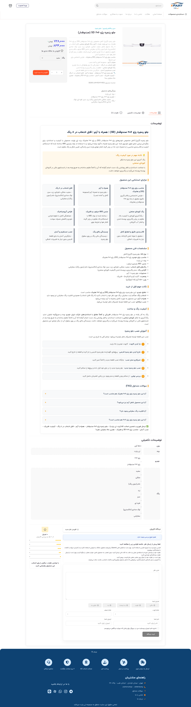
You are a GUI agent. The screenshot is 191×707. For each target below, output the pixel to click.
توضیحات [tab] (153, 113)
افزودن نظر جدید (70, 529)
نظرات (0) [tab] (114, 113)
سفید (138, 471)
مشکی (138, 477)
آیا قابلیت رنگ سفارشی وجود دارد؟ (133, 411)
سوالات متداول (101, 14)
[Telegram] (71, 691)
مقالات (147, 14)
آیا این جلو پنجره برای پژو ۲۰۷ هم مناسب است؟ (127, 420)
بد (108, 605)
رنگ (63, 58)
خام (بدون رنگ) (134, 484)
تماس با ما (138, 14)
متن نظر (156, 570)
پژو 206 (137, 458)
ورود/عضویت (22, 6)
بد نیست (122, 605)
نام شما (156, 619)
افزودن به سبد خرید (41, 72)
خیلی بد (93, 605)
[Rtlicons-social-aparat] (55, 691)
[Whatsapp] (60, 691)
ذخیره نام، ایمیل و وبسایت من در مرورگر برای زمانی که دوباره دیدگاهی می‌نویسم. (130, 628)
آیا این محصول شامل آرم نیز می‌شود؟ (131, 402)
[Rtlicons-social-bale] (49, 691)
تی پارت (137, 451)
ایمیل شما (107, 619)
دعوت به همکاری (116, 14)
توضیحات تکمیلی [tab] (134, 113)
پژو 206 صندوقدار (133, 464)
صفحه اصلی (157, 14)
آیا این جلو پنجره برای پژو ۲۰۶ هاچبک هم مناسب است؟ (124, 394)
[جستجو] (97, 5)
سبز (138, 497)
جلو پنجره (98, 28)
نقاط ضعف (107, 610)
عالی (151, 605)
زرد (139, 490)
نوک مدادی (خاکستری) (131, 509)
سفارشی (137, 516)
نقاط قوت (156, 610)
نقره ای (137, 503)
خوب (136, 605)
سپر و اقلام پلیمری (108, 28)
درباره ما (129, 14)
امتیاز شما (155, 601)
